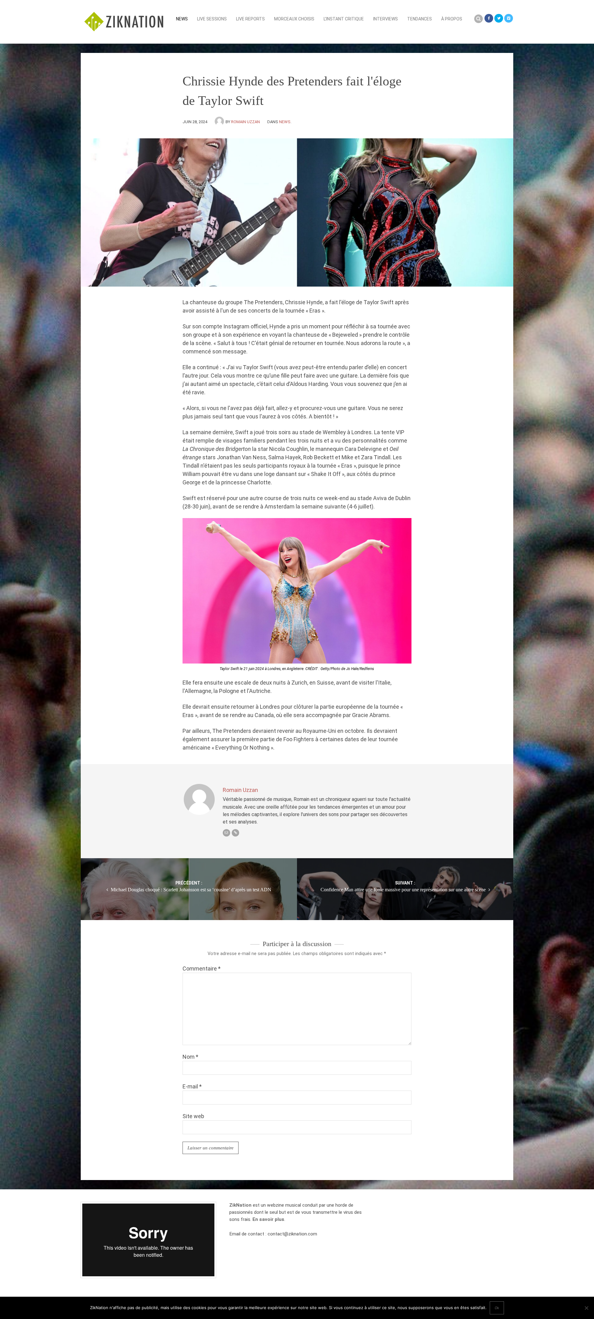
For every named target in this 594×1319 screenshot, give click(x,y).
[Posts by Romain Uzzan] (220, 121)
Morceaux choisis (294, 18)
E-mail (192, 1086)
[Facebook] (488, 18)
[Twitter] (498, 18)
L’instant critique (344, 18)
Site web (193, 1116)
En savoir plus (268, 1219)
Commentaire (202, 968)
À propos (451, 18)
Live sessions (212, 18)
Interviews (385, 18)
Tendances (419, 18)
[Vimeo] (508, 18)
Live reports (250, 18)
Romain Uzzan (245, 121)
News (182, 18)
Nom (190, 1056)
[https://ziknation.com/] (235, 833)
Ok (497, 1308)
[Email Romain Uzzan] (226, 833)
